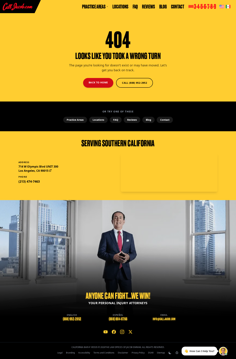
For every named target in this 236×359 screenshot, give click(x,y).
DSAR (150, 352)
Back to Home (98, 82)
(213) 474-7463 (29, 181)
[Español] (228, 6)
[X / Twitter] (130, 332)
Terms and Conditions (103, 352)
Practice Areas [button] (94, 7)
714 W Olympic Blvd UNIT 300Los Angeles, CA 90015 (38, 169)
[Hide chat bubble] (227, 347)
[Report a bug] (177, 353)
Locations (120, 7)
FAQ (135, 7)
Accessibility (84, 352)
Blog (163, 7)
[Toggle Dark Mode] (170, 353)
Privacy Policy (138, 352)
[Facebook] (114, 332)
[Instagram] (122, 332)
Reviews (148, 7)
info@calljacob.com (164, 319)
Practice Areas (75, 119)
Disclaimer (123, 352)
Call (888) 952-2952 (134, 82)
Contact (177, 7)
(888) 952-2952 (72, 319)
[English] (221, 6)
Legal (60, 352)
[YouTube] (105, 332)
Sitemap (161, 352)
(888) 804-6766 (118, 319)
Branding (70, 352)
